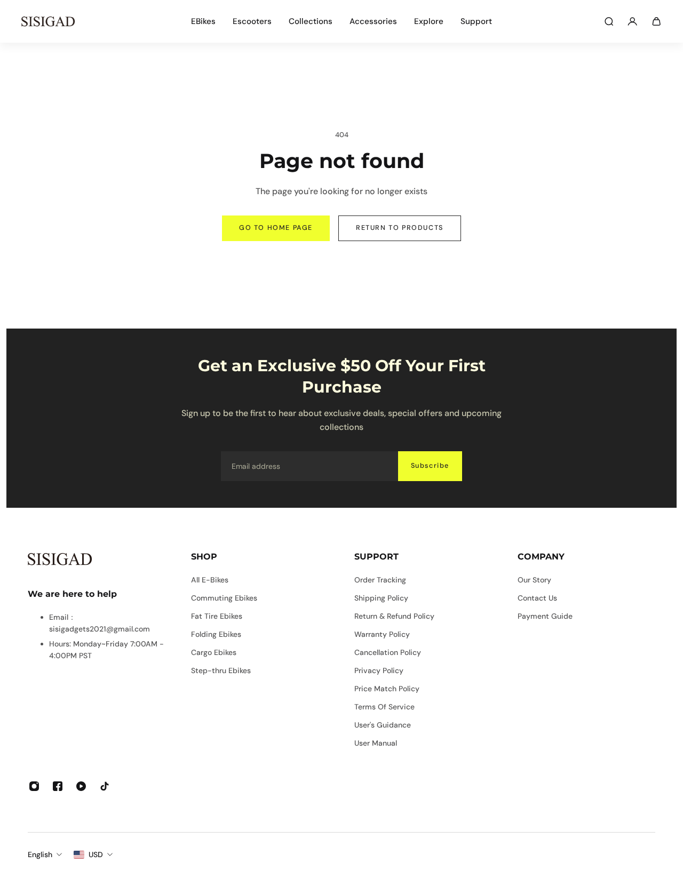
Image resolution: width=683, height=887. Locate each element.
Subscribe (430, 465)
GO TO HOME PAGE (276, 227)
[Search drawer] (609, 21)
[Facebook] (57, 786)
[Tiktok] (104, 786)
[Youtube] (81, 786)
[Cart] (656, 21)
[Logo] (48, 21)
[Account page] (632, 21)
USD (96, 854)
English (40, 854)
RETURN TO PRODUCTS (399, 227)
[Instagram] (34, 786)
